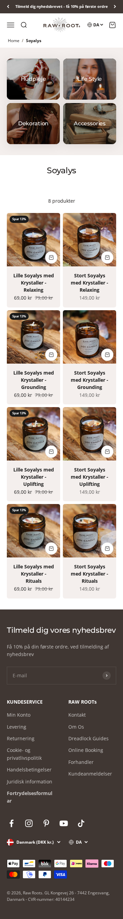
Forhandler (81, 762)
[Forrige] (8, 6)
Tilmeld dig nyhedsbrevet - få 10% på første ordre (61, 6)
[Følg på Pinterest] (46, 823)
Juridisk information (29, 781)
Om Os (76, 726)
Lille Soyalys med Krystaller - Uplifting (33, 476)
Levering (16, 726)
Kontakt (77, 715)
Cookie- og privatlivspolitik (24, 754)
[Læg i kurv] (51, 257)
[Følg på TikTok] (81, 823)
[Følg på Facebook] (11, 823)
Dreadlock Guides (88, 738)
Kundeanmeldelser (90, 773)
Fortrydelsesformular (29, 797)
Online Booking (85, 750)
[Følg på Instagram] (28, 823)
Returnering (21, 738)
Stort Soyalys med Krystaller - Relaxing (89, 282)
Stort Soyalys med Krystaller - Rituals (89, 573)
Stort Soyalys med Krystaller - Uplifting (89, 476)
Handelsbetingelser (29, 769)
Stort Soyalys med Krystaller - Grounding (89, 379)
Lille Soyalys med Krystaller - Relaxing (33, 282)
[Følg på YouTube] (63, 823)
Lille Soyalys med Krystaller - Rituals (33, 573)
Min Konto (18, 715)
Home (13, 40)
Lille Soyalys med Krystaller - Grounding (33, 379)
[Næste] (115, 6)
